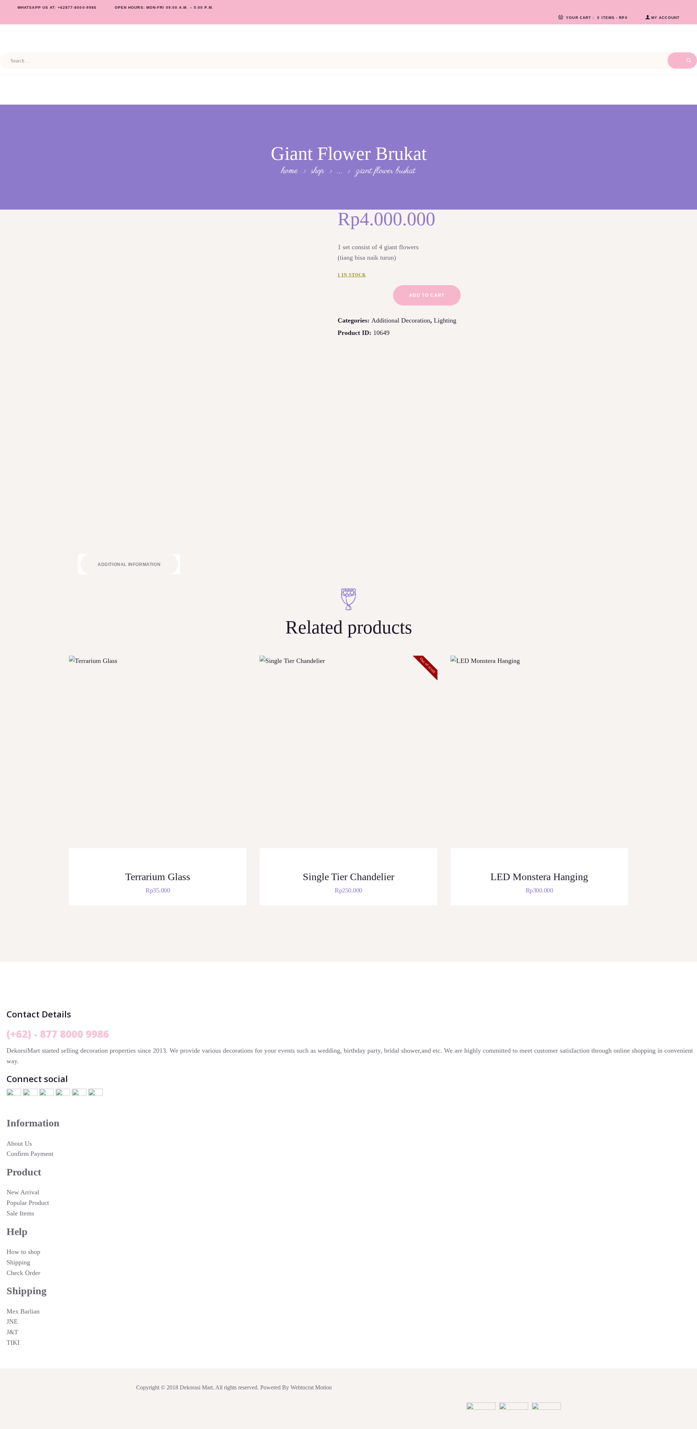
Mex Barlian (23, 1311)
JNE (12, 1321)
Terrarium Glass (157, 876)
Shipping (18, 1262)
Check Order (23, 1272)
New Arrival (23, 1192)
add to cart (426, 295)
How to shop (23, 1251)
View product (162, 761)
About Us (19, 1143)
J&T (12, 1332)
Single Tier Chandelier (348, 876)
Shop (317, 171)
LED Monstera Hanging (539, 876)
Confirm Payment (30, 1153)
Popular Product (28, 1202)
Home (289, 171)
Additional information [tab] (129, 564)
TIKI (13, 1342)
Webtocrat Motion (311, 1387)
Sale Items (20, 1213)
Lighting (445, 320)
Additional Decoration (400, 320)
